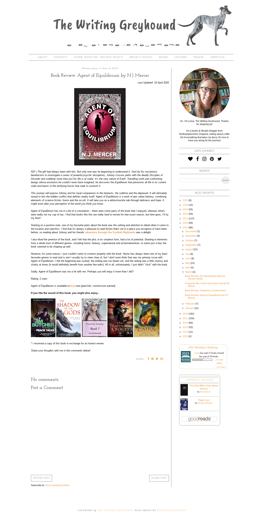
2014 (186, 332)
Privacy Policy (141, 57)
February (190, 303)
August (189, 249)
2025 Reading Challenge (203, 347)
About (42, 57)
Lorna (197, 352)
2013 (186, 336)
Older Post (159, 478)
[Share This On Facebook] (148, 359)
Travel (198, 57)
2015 (186, 327)
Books (163, 57)
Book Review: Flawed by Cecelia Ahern (205, 290)
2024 (186, 205)
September (191, 245)
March (188, 272)
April (188, 267)
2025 (186, 200)
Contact (60, 57)
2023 (186, 209)
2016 (186, 322)
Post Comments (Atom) (57, 485)
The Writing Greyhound (115, 510)
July (187, 254)
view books (220, 367)
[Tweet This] (157, 359)
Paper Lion (204, 400)
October (189, 240)
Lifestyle (217, 57)
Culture (181, 57)
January (189, 308)
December (191, 231)
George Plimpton (205, 403)
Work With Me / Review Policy (98, 57)
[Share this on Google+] (162, 359)
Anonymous (205, 392)
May (187, 263)
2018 (186, 313)
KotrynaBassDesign (171, 510)
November (191, 236)
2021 (186, 218)
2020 (186, 223)
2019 (186, 227)
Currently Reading (199, 380)
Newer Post (41, 478)
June (188, 258)
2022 (186, 214)
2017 (186, 318)
